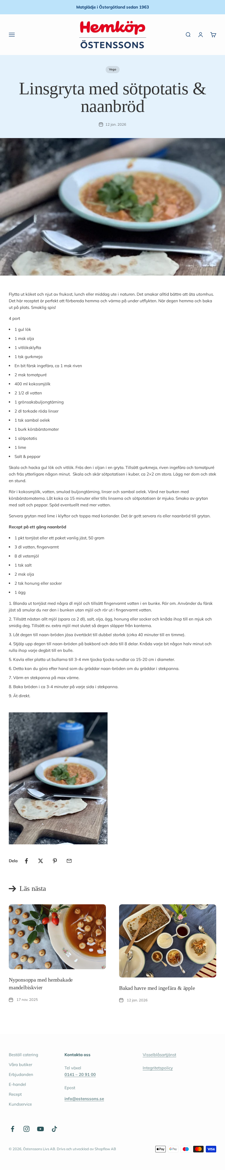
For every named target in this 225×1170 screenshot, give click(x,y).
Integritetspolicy (158, 1067)
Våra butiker (20, 1064)
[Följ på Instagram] (26, 1129)
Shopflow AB (105, 1149)
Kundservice (20, 1104)
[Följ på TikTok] (54, 1129)
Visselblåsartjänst (159, 1054)
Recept (15, 1094)
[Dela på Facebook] (26, 860)
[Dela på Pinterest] (54, 860)
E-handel (17, 1084)
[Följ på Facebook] (12, 1129)
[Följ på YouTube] (40, 1129)
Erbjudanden (21, 1074)
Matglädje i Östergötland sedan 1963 (112, 7)
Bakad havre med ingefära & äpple (157, 988)
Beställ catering (23, 1054)
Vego (112, 69)
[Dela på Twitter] (40, 860)
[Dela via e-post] (69, 860)
